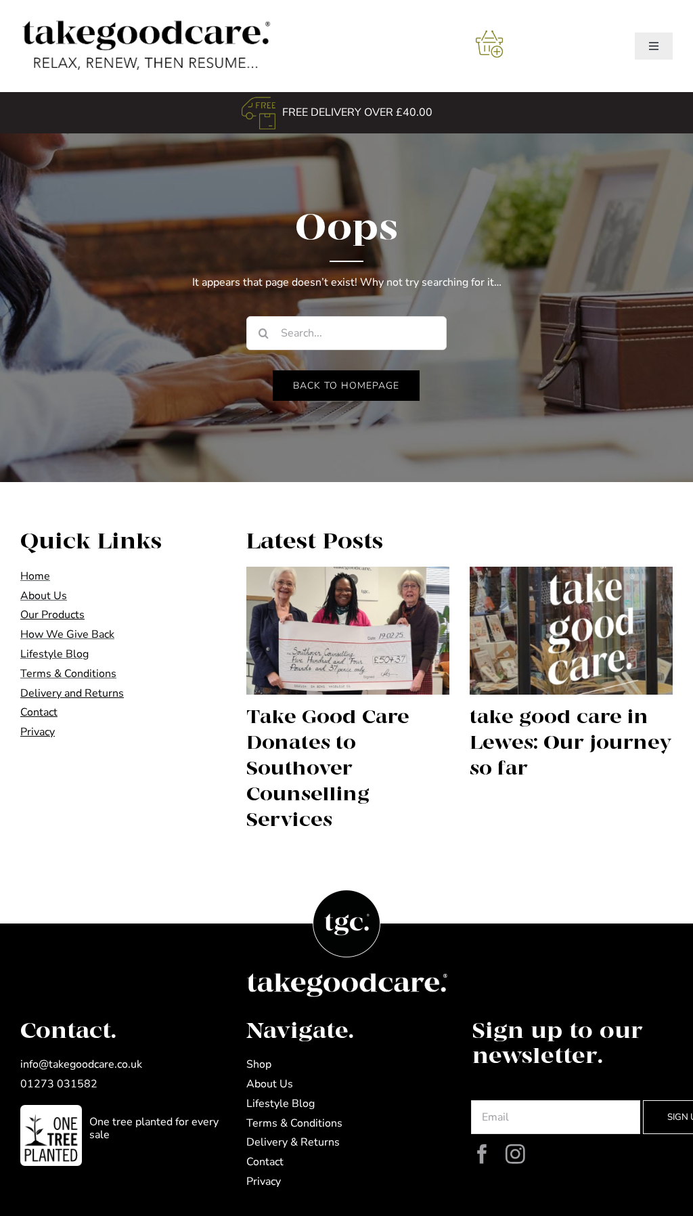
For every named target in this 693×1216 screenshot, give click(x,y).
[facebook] (482, 1155)
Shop (258, 1064)
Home (35, 576)
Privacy (263, 1181)
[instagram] (515, 1155)
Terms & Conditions (68, 673)
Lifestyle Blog (54, 654)
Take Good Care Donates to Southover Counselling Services (327, 768)
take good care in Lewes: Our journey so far (571, 743)
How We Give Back (67, 634)
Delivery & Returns (293, 1142)
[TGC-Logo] (142, 19)
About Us (43, 595)
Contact (265, 1161)
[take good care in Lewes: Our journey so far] (571, 631)
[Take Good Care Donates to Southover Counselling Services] (347, 631)
